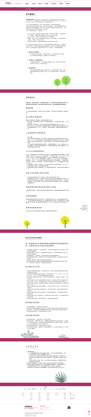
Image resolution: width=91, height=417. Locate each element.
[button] (27, 4)
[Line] (70, 393)
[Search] (69, 1)
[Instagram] (70, 396)
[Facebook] (70, 395)
